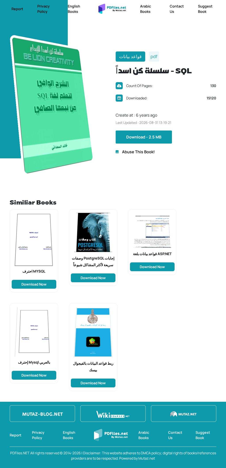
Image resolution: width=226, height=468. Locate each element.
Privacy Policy (43, 9)
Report (17, 8)
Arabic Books (145, 9)
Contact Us (177, 9)
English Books (74, 9)
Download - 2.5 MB (143, 137)
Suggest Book (205, 9)
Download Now (34, 284)
